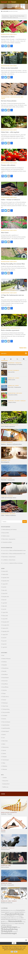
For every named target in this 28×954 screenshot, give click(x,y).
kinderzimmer (14, 919)
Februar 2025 (5, 571)
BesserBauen (16, 370)
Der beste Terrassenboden (8, 101)
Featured (4, 699)
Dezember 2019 (5, 622)
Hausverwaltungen (6, 722)
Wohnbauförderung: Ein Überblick (15, 364)
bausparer (8, 912)
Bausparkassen (5, 668)
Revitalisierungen (11, 923)
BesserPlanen (11, 378)
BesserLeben (11, 400)
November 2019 (5, 625)
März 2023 (4, 590)
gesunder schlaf (10, 917)
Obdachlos (3, 831)
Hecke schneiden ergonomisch (10, 330)
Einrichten (4, 690)
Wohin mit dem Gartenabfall (9, 68)
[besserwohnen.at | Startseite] (11, 2)
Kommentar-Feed (5, 783)
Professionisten (5, 747)
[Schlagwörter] (23, 359)
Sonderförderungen (9, 926)
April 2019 (4, 647)
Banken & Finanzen (6, 658)
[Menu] (26, 2)
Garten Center (5, 706)
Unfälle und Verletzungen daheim (8, 497)
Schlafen (4, 753)
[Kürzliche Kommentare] (17, 359)
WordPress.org (5, 787)
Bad (3, 655)
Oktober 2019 (5, 628)
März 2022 (4, 606)
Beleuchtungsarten (5, 462)
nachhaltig (23, 921)
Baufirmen (3, 442)
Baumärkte (4, 665)
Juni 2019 (4, 641)
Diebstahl (3, 914)
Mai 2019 (4, 644)
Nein (16, 951)
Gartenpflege (3, 917)
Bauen (10, 910)
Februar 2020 (5, 615)
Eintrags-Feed (5, 780)
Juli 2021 (4, 609)
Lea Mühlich (5, 560)
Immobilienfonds (5, 725)
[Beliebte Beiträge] (11, 359)
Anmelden (4, 777)
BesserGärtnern (5, 34)
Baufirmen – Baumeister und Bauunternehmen (11, 444)
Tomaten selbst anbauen (8, 165)
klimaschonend (19, 919)
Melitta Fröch (5, 553)
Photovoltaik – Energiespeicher (14, 387)
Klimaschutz (24, 919)
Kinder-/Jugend (5, 731)
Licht (9, 460)
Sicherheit (4, 756)
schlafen (16, 923)
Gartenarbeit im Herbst (7, 37)
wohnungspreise (15, 931)
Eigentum (2, 916)
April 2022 (4, 603)
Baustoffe (10, 370)
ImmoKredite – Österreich (6, 814)
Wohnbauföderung (9, 928)
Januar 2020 (4, 618)
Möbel (3, 744)
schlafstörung (21, 923)
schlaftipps (3, 925)
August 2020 (5, 612)
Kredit (3, 921)
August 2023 (5, 584)
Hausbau (4, 718)
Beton (22, 912)
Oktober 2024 (5, 574)
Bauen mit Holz (11, 372)
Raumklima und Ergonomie (6, 902)
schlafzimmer (9, 925)
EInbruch (11, 916)
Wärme (3, 763)
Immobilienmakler (6, 728)
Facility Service (5, 696)
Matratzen (6, 921)
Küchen (4, 734)
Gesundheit (17, 400)
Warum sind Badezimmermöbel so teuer (18, 550)
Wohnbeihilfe (6, 931)
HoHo (20, 917)
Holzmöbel (8, 919)
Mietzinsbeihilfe (15, 921)
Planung (3, 923)
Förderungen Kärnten (5, 849)
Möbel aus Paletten (5, 867)
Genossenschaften (6, 712)
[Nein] (26, 949)
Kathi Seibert (5, 556)
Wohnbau (18, 927)
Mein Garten (13, 34)
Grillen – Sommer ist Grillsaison (10, 199)
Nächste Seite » (23, 348)
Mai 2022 (4, 599)
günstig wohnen (16, 917)
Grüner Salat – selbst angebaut (10, 132)
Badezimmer (5, 910)
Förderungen (18, 362)
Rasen (7, 923)
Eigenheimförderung (14, 913)
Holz (22, 918)
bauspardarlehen (20, 910)
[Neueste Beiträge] (4, 359)
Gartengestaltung (15, 97)
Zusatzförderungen (9, 933)
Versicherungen (5, 759)
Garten (20, 916)
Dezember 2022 (5, 596)
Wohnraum (10, 495)
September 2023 (5, 580)
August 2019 (5, 634)
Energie (17, 385)
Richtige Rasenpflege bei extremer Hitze (13, 264)
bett (24, 912)
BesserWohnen (11, 362)
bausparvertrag (18, 912)
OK (12, 951)
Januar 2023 (4, 593)
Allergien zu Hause (12, 402)
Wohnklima (23, 400)
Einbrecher (6, 916)
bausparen (3, 912)
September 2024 (5, 577)
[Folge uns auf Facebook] (26, 353)
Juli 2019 (4, 637)
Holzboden (3, 919)
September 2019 (5, 631)
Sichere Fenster (12, 556)
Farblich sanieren (11, 379)
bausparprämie (12, 912)
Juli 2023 (4, 587)
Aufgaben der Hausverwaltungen (16, 563)
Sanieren (17, 378)
